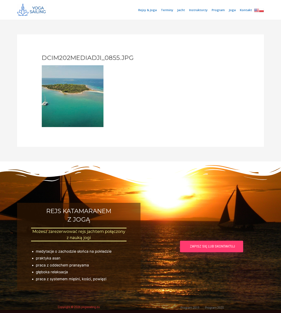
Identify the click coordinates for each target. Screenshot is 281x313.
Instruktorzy (198, 10)
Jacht (181, 10)
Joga (232, 10)
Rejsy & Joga (147, 10)
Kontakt (246, 10)
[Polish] (261, 10)
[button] (211, 246)
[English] (256, 10)
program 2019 (190, 307)
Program (218, 10)
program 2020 (214, 307)
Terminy (167, 10)
